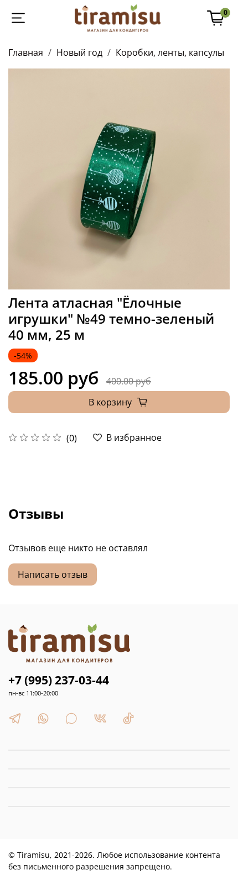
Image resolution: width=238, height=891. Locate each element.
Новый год (79, 52)
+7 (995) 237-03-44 (58, 680)
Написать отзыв (52, 574)
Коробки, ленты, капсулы (170, 52)
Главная (25, 52)
